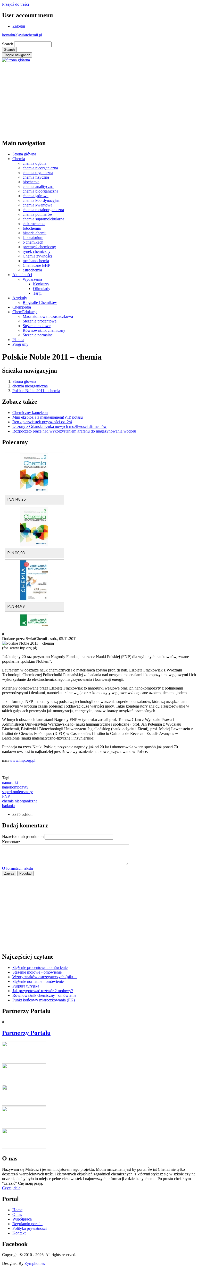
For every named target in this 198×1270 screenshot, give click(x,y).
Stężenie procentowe (39, 321)
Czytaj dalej (11, 1188)
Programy (20, 344)
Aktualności (22, 274)
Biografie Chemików (40, 302)
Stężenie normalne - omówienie (38, 981)
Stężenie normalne (38, 335)
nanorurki (10, 782)
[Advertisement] (99, 98)
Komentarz (11, 842)
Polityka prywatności (29, 1228)
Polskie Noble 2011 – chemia (36, 390)
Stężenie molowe (37, 325)
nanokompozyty (15, 787)
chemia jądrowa (35, 196)
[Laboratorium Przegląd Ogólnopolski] (24, 1126)
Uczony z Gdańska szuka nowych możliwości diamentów (59, 426)
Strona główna (24, 154)
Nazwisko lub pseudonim (23, 836)
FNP (6, 796)
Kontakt (19, 1233)
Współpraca (22, 1219)
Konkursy (41, 284)
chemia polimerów (38, 214)
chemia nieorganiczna (40, 168)
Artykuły (19, 298)
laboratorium (33, 237)
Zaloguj (18, 26)
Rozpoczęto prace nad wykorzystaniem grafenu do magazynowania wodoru (74, 431)
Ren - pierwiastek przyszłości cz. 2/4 (42, 422)
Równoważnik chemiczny (44, 330)
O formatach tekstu (17, 868)
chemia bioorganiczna (40, 191)
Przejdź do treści (15, 4)
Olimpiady (41, 288)
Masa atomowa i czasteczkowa (48, 316)
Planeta (18, 339)
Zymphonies (34, 1263)
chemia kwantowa (37, 205)
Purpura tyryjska (25, 986)
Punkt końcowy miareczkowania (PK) (43, 1000)
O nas (17, 1214)
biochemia (31, 182)
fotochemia (32, 228)
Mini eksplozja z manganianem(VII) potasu (47, 417)
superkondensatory (17, 792)
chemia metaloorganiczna (43, 209)
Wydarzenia (32, 279)
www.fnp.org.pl (22, 760)
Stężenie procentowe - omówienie (40, 967)
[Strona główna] (16, 60)
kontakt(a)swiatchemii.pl (22, 35)
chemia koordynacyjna (41, 200)
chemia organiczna (38, 172)
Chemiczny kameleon (30, 412)
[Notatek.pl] (24, 1104)
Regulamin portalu (27, 1224)
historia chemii (34, 233)
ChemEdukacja (24, 312)
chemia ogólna (34, 163)
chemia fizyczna (36, 177)
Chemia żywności (37, 256)
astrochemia (32, 270)
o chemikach (33, 242)
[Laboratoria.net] (24, 1061)
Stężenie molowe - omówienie (37, 972)
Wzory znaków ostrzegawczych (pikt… (44, 977)
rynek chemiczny (37, 251)
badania (8, 805)
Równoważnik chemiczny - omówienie (44, 995)
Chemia (18, 158)
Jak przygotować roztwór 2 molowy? (42, 991)
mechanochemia (36, 261)
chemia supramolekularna (43, 219)
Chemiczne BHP (36, 265)
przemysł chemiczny (39, 247)
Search (7, 44)
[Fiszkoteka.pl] (24, 1147)
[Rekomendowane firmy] (24, 1082)
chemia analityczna (38, 186)
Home (17, 1210)
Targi (37, 293)
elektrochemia (34, 223)
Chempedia (21, 307)
